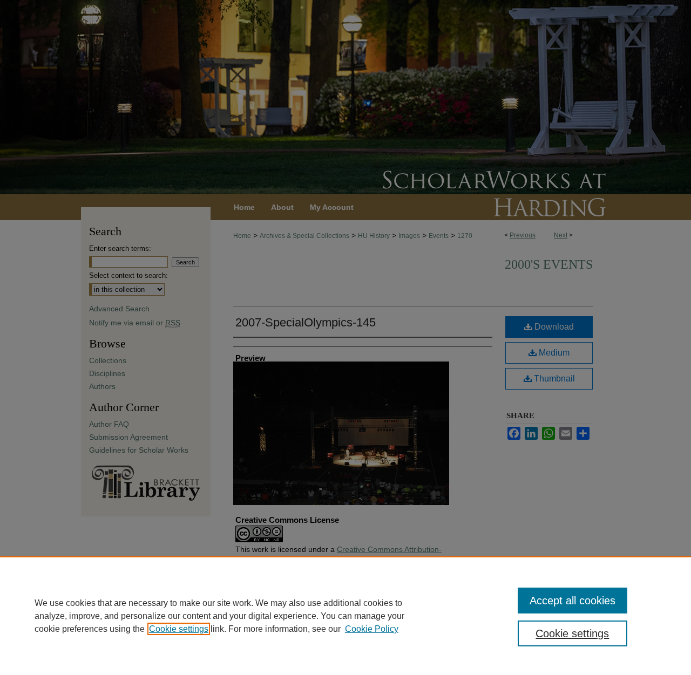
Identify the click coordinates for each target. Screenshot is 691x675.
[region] (345, 615)
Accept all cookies (572, 600)
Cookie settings (178, 628)
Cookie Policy (371, 628)
